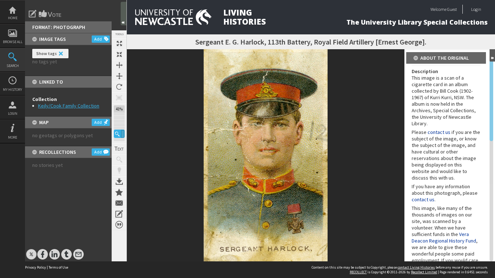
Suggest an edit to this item (33, 14)
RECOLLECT (358, 272)
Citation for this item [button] (119, 224)
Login (12, 113)
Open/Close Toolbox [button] (123, 13)
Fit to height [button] (119, 76)
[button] (119, 134)
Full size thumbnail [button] (119, 43)
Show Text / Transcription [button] (119, 148)
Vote (50, 14)
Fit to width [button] (119, 65)
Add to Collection (119, 192)
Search (13, 65)
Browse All (12, 41)
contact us (439, 132)
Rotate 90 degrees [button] (119, 86)
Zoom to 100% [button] (119, 97)
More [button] (12, 137)
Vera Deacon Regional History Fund (444, 237)
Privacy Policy (35, 267)
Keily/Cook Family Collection (68, 105)
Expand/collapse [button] (492, 55)
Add (98, 39)
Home (12, 18)
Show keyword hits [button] (119, 159)
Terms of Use (58, 267)
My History (12, 89)
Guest (452, 9)
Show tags (46, 53)
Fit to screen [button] (119, 54)
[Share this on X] (31, 250)
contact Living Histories (416, 267)
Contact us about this (119, 203)
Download (119, 181)
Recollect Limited (424, 272)
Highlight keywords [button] (119, 170)
